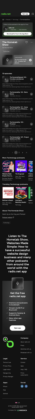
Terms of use (7, 362)
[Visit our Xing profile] (26, 386)
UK (19, 402)
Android (5, 393)
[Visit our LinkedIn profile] (22, 386)
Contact (23, 362)
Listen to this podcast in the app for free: (16, 24)
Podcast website (7, 217)
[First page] (8, 152)
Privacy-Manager (8, 376)
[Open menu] (33, 14)
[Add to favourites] (26, 42)
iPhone (5, 386)
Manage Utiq (7, 373)
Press (22, 345)
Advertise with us (26, 349)
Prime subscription (24, 374)
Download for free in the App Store (17, 34)
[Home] (3, 19)
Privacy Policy (7, 366)
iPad (4, 390)
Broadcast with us (26, 352)
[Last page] (26, 152)
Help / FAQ (24, 369)
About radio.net (25, 342)
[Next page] (22, 152)
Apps (22, 366)
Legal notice (6, 369)
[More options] (31, 42)
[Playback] (30, 60)
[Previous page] (12, 152)
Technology (6, 51)
